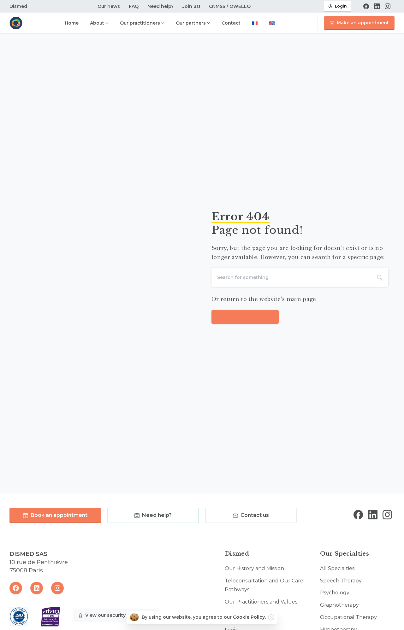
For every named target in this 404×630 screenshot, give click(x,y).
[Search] (379, 277)
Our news (109, 6)
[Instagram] (387, 6)
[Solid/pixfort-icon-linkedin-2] (372, 514)
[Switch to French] (254, 23)
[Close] (271, 617)
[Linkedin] (36, 588)
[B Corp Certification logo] (18, 616)
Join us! (191, 6)
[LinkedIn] (377, 6)
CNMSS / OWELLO (230, 6)
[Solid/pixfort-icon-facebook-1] (358, 514)
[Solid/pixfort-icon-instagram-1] (387, 514)
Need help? (160, 6)
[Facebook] (366, 6)
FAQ (134, 6)
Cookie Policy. (249, 617)
